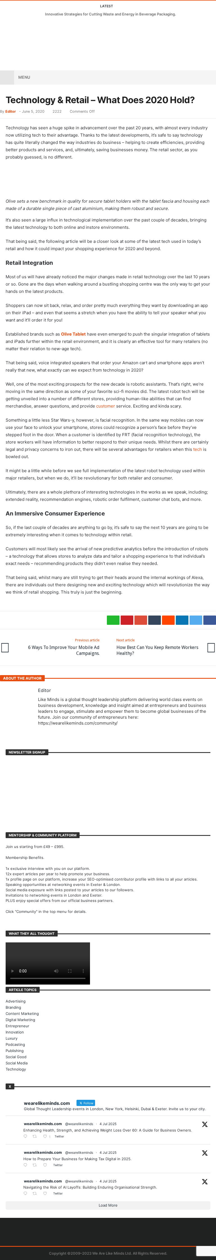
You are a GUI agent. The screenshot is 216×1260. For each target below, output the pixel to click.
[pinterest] (127, 620)
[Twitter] (15, 25)
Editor (10, 111)
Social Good (16, 1057)
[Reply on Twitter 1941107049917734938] (26, 1194)
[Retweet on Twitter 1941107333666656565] (36, 1137)
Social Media (17, 1063)
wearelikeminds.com (43, 1123)
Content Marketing (22, 1013)
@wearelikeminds (79, 1124)
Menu (24, 77)
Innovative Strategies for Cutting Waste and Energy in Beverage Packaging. (110, 14)
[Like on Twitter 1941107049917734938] (47, 1194)
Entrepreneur (17, 1026)
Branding (13, 1007)
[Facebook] (5, 25)
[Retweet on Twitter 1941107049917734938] (36, 1194)
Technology (16, 1069)
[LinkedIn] (26, 25)
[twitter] (196, 620)
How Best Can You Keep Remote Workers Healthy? (157, 647)
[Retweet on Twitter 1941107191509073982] (36, 1165)
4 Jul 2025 (108, 1124)
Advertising (16, 1001)
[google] (140, 620)
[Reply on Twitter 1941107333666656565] (26, 1137)
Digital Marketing (20, 1019)
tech (197, 449)
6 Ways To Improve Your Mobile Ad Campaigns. (64, 647)
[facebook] (209, 620)
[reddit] (168, 620)
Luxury (11, 1038)
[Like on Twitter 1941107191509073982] (47, 1165)
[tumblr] (154, 620)
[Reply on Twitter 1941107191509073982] (26, 1165)
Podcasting (15, 1044)
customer (105, 406)
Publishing (15, 1050)
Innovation (15, 1032)
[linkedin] (182, 620)
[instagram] (36, 25)
